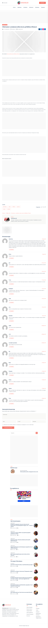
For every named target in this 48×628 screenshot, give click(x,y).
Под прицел (37, 7)
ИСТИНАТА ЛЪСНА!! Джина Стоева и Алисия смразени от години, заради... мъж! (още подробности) (21, 578)
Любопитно (31, 7)
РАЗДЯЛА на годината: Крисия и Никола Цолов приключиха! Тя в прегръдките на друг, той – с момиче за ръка (22, 525)
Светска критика (30, 612)
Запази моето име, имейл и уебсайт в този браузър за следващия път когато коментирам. (19, 424)
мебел (14, 206)
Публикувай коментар (8, 427)
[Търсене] (37, 433)
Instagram (37, 611)
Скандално (43, 7)
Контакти (28, 615)
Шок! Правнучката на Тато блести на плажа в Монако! (21, 592)
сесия (4, 209)
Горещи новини (29, 610)
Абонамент (42, 2)
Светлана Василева (23, 470)
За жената (25, 7)
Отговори (11, 249)
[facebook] (39, 29)
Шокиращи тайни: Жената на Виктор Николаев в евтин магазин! (20, 540)
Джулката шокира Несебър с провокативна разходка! (22, 564)
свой (9, 206)
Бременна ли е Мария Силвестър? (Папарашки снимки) (22, 571)
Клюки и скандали (30, 614)
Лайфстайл (19, 7)
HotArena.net (7, 29)
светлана (5, 206)
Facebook (37, 608)
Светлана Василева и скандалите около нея (29, 471)
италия (8, 209)
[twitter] (41, 29)
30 (18, 535)
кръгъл (18, 206)
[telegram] (45, 29)
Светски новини (29, 607)
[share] (43, 29)
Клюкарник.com (5, 608)
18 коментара (20, 29)
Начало (14, 7)
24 (18, 542)
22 (17, 556)
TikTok (37, 610)
